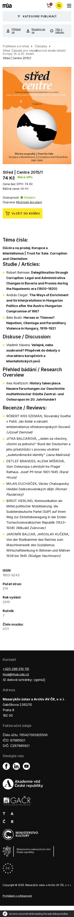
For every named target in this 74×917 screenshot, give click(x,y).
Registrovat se (38, 31)
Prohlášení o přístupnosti (17, 895)
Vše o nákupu (59, 31)
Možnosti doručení (29, 202)
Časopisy (41, 46)
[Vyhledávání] (59, 5)
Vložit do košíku (26, 213)
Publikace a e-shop (16, 46)
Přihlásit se (16, 31)
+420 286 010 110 (16, 669)
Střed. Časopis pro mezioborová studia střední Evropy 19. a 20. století (34, 52)
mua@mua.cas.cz (16, 674)
